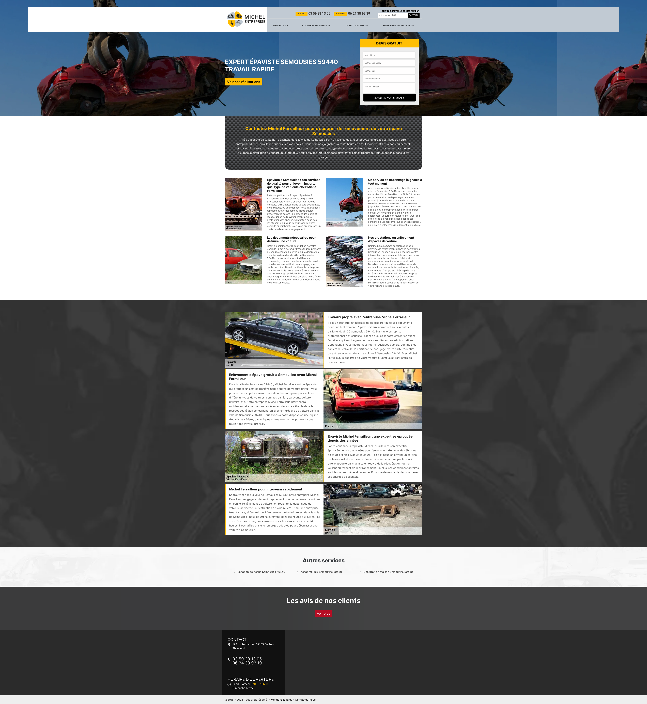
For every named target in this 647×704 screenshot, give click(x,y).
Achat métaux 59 (357, 25)
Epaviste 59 (280, 25)
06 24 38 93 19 (353, 13)
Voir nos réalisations (243, 82)
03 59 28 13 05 (314, 13)
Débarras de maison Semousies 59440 (388, 571)
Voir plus (323, 613)
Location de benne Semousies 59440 (261, 571)
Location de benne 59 (316, 25)
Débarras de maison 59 (398, 25)
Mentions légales (281, 699)
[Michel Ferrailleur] (246, 19)
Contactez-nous (305, 699)
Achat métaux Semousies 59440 (321, 571)
